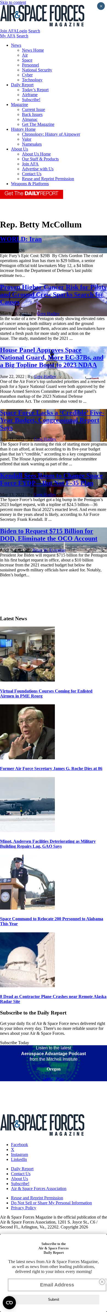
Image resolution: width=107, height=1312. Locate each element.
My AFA (7, 36)
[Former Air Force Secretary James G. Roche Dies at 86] (27, 757)
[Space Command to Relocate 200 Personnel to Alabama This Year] (27, 908)
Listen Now (53, 1078)
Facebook (19, 1144)
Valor (26, 139)
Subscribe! (31, 99)
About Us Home (36, 154)
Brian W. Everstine (49, 550)
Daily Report (22, 84)
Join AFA (8, 31)
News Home (33, 50)
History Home (23, 129)
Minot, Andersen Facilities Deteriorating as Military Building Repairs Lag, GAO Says (48, 844)
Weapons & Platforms (30, 183)
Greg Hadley (48, 313)
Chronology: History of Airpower (51, 134)
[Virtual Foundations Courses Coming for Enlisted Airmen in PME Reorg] (27, 680)
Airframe (30, 94)
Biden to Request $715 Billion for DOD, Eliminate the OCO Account (48, 534)
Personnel (30, 65)
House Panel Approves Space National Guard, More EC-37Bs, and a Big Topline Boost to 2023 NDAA (51, 357)
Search (34, 31)
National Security (37, 70)
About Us (19, 149)
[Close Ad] (102, 1282)
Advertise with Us (38, 168)
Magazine (19, 104)
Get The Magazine (38, 124)
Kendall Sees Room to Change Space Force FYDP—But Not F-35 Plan (51, 479)
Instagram (19, 1154)
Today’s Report (35, 89)
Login (22, 31)
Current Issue (33, 109)
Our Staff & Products (40, 159)
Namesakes (32, 144)
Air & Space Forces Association (38, 1188)
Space (27, 60)
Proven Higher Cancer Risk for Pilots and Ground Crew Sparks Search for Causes (53, 294)
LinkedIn (19, 1159)
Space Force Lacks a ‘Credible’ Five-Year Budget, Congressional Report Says (52, 420)
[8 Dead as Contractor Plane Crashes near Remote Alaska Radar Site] (27, 985)
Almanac (30, 119)
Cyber (27, 75)
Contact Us (31, 173)
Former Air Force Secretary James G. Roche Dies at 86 (51, 768)
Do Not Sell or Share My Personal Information (51, 1202)
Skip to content (13, 2)
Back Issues (32, 114)
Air (25, 55)
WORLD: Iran (21, 239)
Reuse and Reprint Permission (48, 178)
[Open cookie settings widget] (9, 1302)
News (16, 45)
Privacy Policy (23, 1207)
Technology (32, 79)
